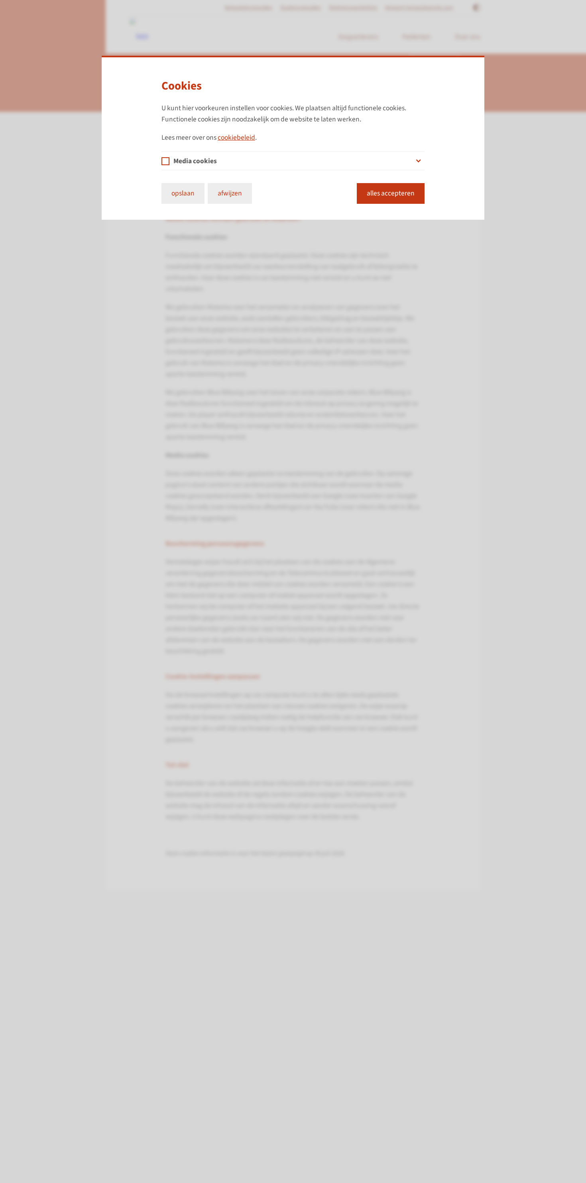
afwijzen (230, 193)
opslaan (183, 193)
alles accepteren (391, 193)
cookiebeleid (236, 138)
